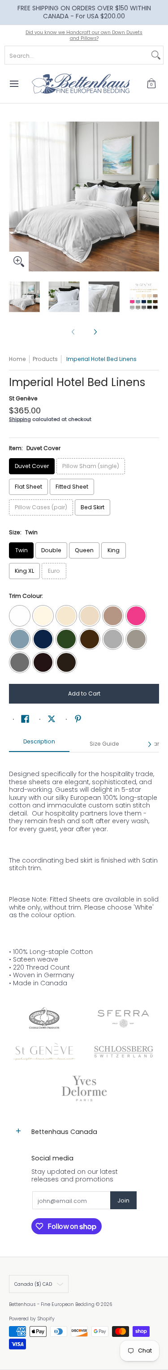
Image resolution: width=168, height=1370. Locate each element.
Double (51, 550)
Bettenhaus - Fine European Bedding (52, 1304)
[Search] (156, 55)
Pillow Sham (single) (90, 466)
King (114, 550)
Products (45, 359)
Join (123, 1200)
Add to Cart (84, 693)
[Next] (153, 196)
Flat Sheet (28, 486)
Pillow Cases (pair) (41, 507)
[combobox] (77, 55)
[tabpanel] (84, 873)
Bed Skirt (92, 507)
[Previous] (15, 196)
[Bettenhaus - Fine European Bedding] (81, 84)
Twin (21, 550)
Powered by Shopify (32, 1318)
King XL (24, 571)
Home (17, 359)
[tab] (39, 744)
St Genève (23, 398)
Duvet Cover (32, 466)
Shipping (20, 419)
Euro (54, 571)
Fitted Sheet (72, 486)
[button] (151, 83)
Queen (84, 550)
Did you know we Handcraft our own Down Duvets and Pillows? (84, 35)
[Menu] (13, 83)
